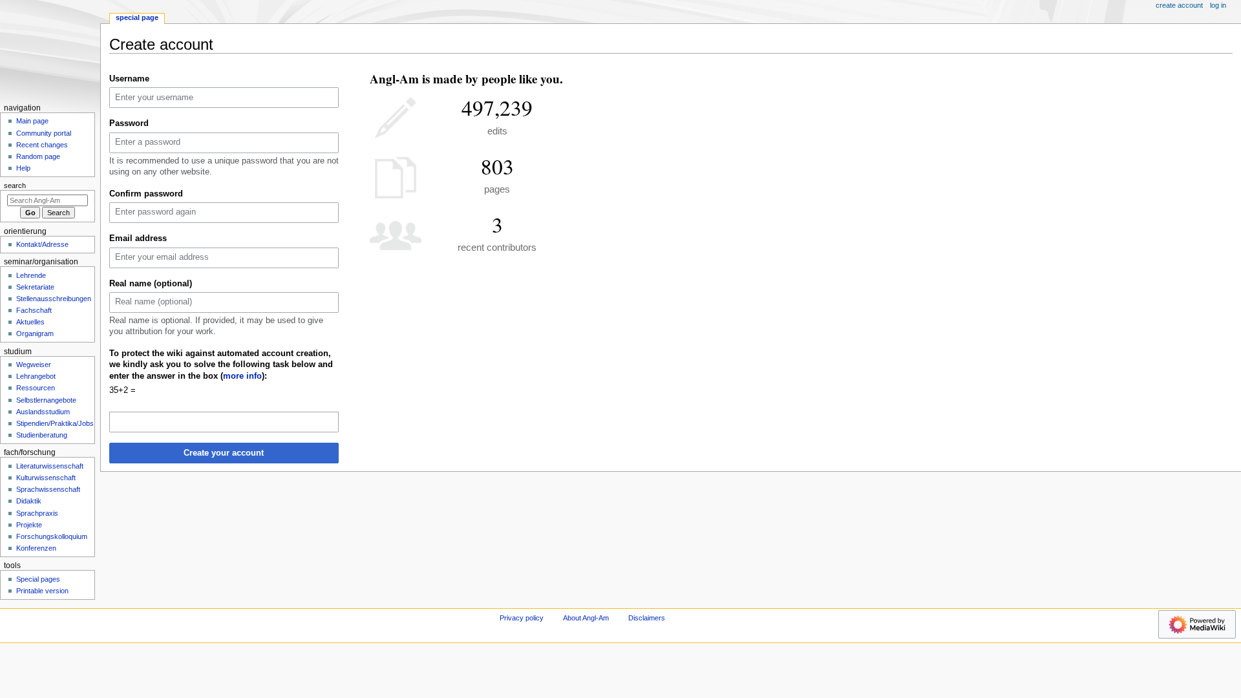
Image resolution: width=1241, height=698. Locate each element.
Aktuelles (30, 322)
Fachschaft (34, 310)
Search (15, 185)
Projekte (29, 525)
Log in (1218, 5)
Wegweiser (33, 364)
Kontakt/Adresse (42, 244)
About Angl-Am (586, 618)
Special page (137, 17)
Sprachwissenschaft (48, 489)
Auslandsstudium (43, 412)
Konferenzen (36, 548)
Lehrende (31, 275)
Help (23, 168)
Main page (32, 121)
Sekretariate (35, 287)
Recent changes (42, 145)
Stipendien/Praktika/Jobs (55, 423)
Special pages (38, 579)
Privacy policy (522, 618)
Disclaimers (646, 618)
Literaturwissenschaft (49, 466)
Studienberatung (41, 435)
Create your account (224, 453)
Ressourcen (35, 388)
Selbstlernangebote (46, 400)
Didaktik (28, 501)
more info (242, 376)
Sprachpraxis (37, 513)
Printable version (42, 591)
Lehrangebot (36, 376)
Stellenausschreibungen (53, 298)
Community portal (43, 133)
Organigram (35, 333)
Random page (38, 156)
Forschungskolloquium (51, 536)
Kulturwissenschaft (46, 477)
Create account (1179, 5)
